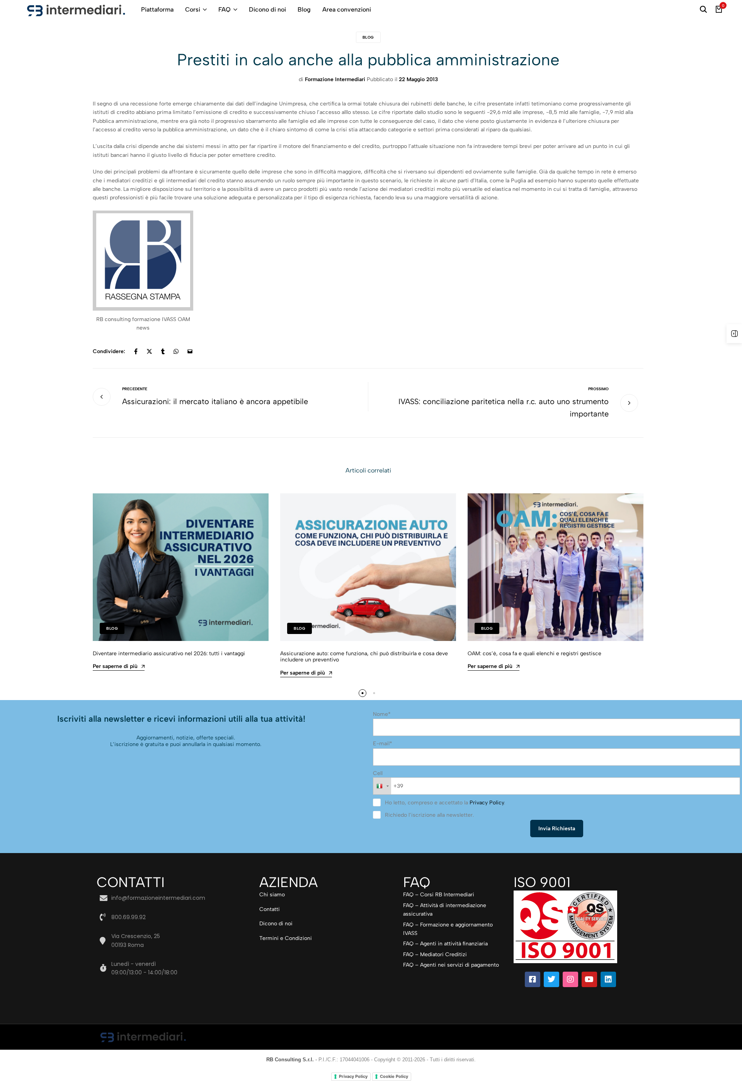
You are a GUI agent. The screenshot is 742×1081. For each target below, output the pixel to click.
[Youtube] (589, 979)
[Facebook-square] (532, 979)
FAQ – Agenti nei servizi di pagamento (451, 965)
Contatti (269, 909)
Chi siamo (272, 894)
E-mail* (382, 743)
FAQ (224, 9)
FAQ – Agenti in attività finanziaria (445, 943)
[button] (362, 693)
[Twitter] (551, 979)
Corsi (192, 9)
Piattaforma (157, 9)
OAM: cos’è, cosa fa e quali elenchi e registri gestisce (534, 653)
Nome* (382, 714)
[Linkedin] (608, 979)
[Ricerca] (703, 9)
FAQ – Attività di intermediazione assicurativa (444, 909)
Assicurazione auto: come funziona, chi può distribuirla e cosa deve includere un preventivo (364, 656)
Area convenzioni (346, 9)
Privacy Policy (487, 802)
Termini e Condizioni (285, 938)
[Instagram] (570, 979)
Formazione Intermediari (335, 79)
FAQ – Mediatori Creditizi (435, 954)
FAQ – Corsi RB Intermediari (438, 894)
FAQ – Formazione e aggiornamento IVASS (448, 929)
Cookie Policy (394, 1076)
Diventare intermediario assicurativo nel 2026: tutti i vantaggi (169, 653)
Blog (304, 9)
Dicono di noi (267, 9)
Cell (378, 773)
